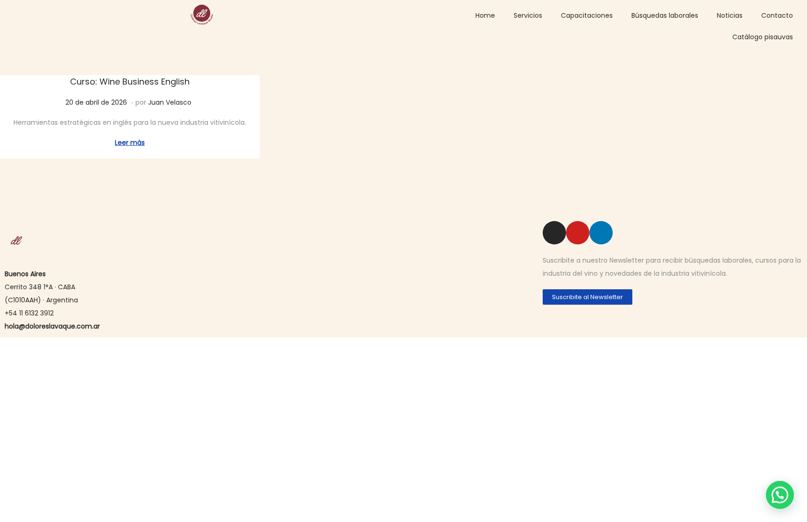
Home (485, 15)
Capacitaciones (587, 15)
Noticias (730, 15)
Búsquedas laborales (664, 15)
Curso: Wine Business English (130, 81)
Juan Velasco (169, 102)
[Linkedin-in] (601, 232)
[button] (780, 495)
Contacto (777, 15)
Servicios (528, 15)
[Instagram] (554, 232)
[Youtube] (577, 232)
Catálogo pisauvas (762, 37)
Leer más (130, 142)
